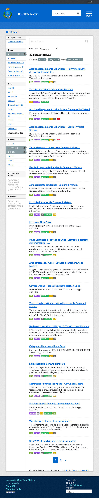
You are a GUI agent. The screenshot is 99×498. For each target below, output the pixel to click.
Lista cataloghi (12, 483)
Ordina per (33, 48)
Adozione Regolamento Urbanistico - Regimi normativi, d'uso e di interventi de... (57, 70)
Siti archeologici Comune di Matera (47, 364)
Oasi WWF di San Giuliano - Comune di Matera (52, 441)
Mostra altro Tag (15, 132)
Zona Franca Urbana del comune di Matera (51, 89)
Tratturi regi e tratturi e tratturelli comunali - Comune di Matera (57, 304)
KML (31, 82)
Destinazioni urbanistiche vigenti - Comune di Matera (56, 383)
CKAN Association (14, 489)
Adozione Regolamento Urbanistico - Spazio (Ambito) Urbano (56, 128)
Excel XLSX (44, 82)
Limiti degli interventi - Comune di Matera (50, 202)
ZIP (55, 82)
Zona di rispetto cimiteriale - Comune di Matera (53, 185)
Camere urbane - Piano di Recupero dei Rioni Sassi (54, 286)
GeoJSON (37, 82)
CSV (51, 82)
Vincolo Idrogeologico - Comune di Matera (50, 421)
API (67, 470)
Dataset (14, 32)
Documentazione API (80, 470)
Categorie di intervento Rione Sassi (47, 346)
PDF (58, 119)
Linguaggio (69, 487)
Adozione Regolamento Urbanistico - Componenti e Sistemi (59, 109)
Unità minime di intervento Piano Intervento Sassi (54, 403)
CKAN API (10, 486)
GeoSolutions (76, 485)
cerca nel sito (59, 13)
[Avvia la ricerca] (78, 13)
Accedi (90, 2)
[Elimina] (44, 60)
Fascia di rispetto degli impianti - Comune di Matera (55, 167)
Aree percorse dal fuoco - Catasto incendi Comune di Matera (56, 264)
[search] (86, 41)
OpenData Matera (28, 14)
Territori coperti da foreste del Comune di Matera (54, 147)
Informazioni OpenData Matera (20, 480)
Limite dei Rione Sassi (40, 222)
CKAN (70, 482)
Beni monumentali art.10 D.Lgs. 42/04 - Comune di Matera (59, 326)
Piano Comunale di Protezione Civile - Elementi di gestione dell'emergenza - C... (58, 241)
